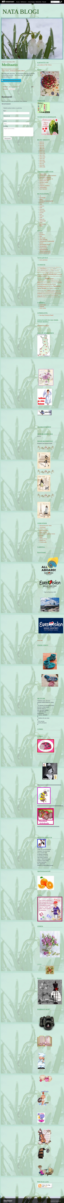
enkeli (59, 290)
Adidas (54, 267)
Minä (38, 282)
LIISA (40, 217)
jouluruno (48, 293)
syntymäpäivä (50, 296)
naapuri (41, 295)
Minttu (41, 199)
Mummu (41, 202)
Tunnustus (12, 89)
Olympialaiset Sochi (44, 244)
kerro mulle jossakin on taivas (47, 533)
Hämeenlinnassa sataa (45, 525)
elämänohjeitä (56, 290)
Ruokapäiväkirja (43, 249)
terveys (53, 296)
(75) (42, 155)
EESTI (41, 233)
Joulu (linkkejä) (43, 239)
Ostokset (49, 282)
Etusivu (18, 2)
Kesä (54, 276)
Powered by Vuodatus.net (55, 1201)
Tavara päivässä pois (44, 251)
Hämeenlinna (39, 274)
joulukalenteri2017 (50, 292)
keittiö (55, 293)
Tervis (48, 288)
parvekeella (51, 295)
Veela (40, 222)
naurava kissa (43, 538)
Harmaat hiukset (43, 182)
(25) (42, 165)
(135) (42, 153)
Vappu (42, 290)
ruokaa (47, 296)
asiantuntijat (42, 220)
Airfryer (60, 267)
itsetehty (42, 291)
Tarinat (39, 288)
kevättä (41, 535)
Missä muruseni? (43, 530)
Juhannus (48, 276)
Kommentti (5, 126)
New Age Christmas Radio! (46, 315)
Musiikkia (42, 282)
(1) (41, 142)
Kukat (52, 279)
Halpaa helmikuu (56, 270)
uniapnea (56, 296)
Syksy (50, 286)
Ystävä (48, 290)
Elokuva (38, 270)
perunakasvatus (56, 295)
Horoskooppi (58, 272)
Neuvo (45, 282)
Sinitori (47, 286)
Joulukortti (59, 274)
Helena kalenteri (49, 272)
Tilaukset (51, 288)
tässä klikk (40, 640)
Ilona (40, 214)
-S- (40, 196)
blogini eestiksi (43, 532)
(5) (41, 163)
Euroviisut (42, 234)
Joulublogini (42, 527)
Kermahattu (42, 197)
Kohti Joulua (42, 308)
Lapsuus (42, 281)
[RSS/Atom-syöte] (44, 1185)
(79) (42, 158)
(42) (42, 148)
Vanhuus (39, 290)
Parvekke (59, 282)
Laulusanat (48, 281)
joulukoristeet (57, 291)
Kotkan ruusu (42, 528)
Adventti (57, 267)
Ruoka (54, 284)
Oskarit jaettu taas (44, 180)
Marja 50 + (42, 219)
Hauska (39, 272)
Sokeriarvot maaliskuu (45, 177)
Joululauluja (42, 304)
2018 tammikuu (42, 267)
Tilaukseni (42, 184)
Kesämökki (57, 276)
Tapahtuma (56, 286)
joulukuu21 (39, 293)
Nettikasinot (23, 2)
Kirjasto (41, 243)
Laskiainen (45, 281)
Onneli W (41, 209)
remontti (43, 296)
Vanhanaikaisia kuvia (44, 252)
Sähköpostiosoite (10, 115)
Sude (40, 207)
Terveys (43, 288)
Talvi (52, 286)
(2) (41, 147)
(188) (42, 162)
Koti (47, 278)
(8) (41, 145)
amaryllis (52, 290)
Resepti (48, 284)
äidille (40, 537)
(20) (42, 152)
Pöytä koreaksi (43, 247)
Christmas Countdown (43, 325)
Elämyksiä (43, 270)
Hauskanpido (43, 272)
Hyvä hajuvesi (43, 189)
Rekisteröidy (38, 2)
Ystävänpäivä (42, 187)
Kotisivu (15, 121)
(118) (42, 167)
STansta (41, 216)
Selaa (31, 2)
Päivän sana (39, 284)
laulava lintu (42, 540)
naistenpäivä (47, 295)
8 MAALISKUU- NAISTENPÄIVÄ (47, 175)
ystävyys (58, 296)
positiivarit (39, 296)
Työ (58, 288)
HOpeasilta (42, 211)
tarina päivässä (43, 260)
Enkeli (46, 270)
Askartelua (43, 269)
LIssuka (41, 212)
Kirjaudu (44, 2)
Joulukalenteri (52, 274)
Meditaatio (10, 64)
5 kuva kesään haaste (50, 267)
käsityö (38, 295)
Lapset (38, 281)
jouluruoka (52, 293)
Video (45, 290)
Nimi (4, 110)
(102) (42, 157)
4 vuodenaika (42, 542)
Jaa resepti (42, 238)
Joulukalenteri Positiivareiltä (46, 241)
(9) (41, 143)
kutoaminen (59, 293)
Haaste (52, 270)
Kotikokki (41, 306)
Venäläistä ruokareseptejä (46, 201)
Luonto (60, 281)
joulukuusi (45, 293)
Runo (51, 284)
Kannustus (51, 276)
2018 (38, 267)
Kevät (60, 276)
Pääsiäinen (45, 284)
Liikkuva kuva (54, 281)
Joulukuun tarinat (42, 276)
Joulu (44, 274)
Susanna (41, 206)
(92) (42, 160)
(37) (42, 150)
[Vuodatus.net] (8, 1200)
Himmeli (55, 272)
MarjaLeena (42, 224)
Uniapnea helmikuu (44, 185)
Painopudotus (43, 246)
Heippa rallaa (42, 174)
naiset (43, 295)
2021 (46, 267)
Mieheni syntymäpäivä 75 (46, 179)
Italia (40, 236)
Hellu (40, 204)
